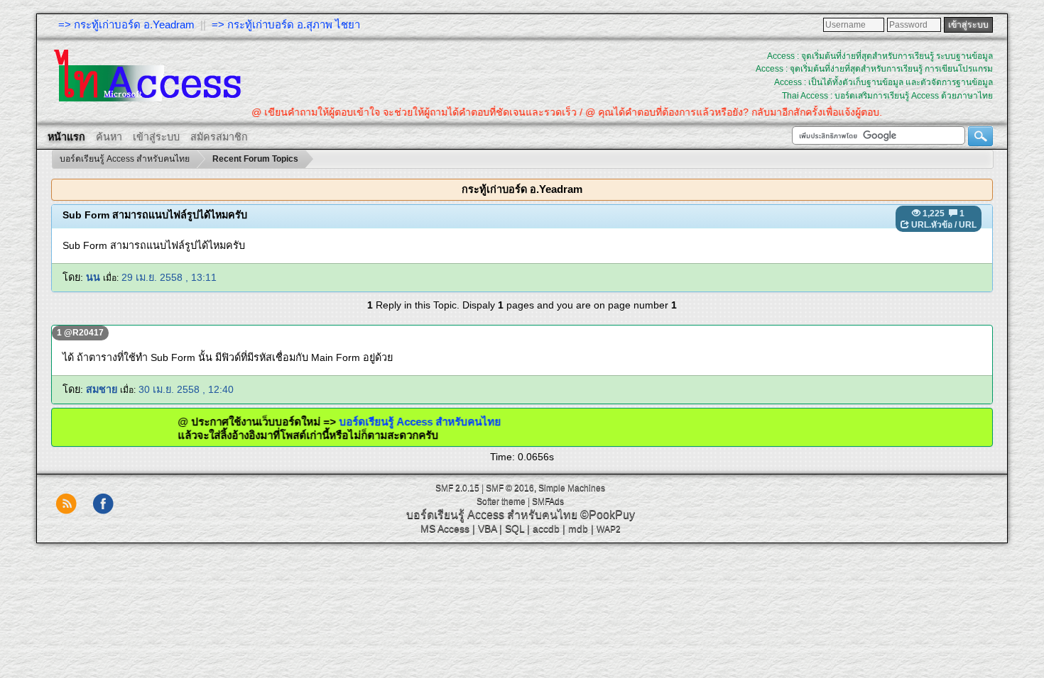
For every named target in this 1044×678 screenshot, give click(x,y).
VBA (487, 528)
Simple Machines (571, 488)
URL (968, 225)
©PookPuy (607, 514)
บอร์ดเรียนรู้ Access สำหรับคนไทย (437, 422)
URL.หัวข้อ (931, 225)
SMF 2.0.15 (457, 488)
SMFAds (548, 501)
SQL (514, 528)
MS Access (444, 528)
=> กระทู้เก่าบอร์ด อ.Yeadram (126, 24)
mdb (578, 528)
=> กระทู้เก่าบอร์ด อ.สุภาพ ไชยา (286, 24)
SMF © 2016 (510, 488)
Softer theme (501, 501)
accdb (546, 528)
